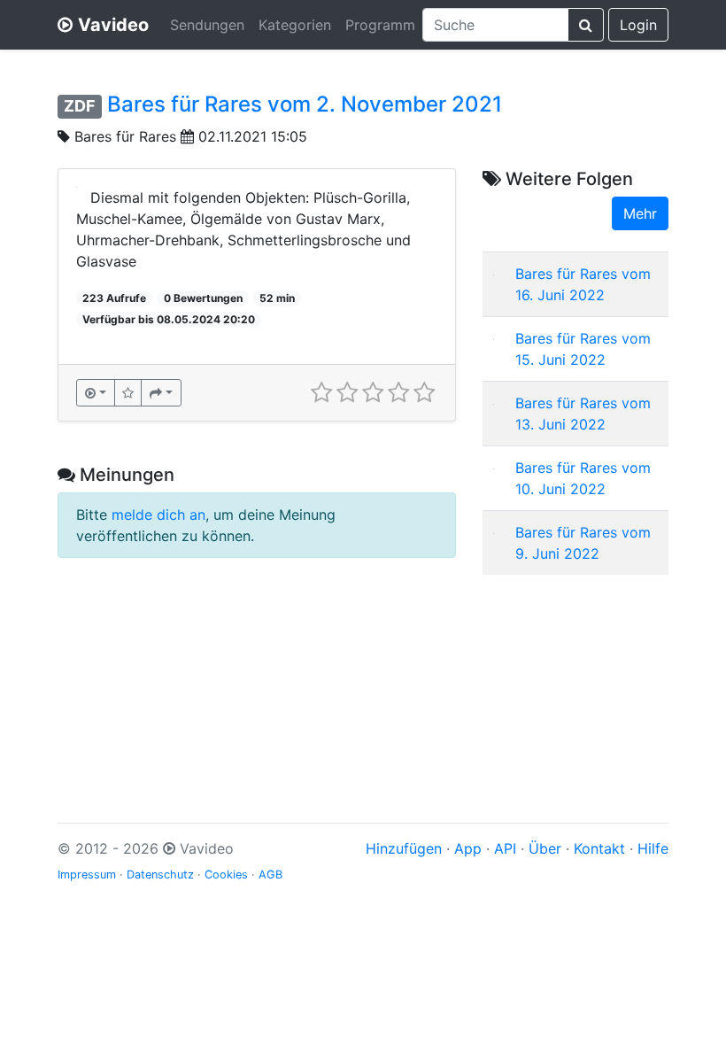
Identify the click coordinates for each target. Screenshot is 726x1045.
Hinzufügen (404, 848)
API (505, 848)
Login (638, 25)
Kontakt (599, 848)
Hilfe (652, 848)
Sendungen (207, 25)
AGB (270, 874)
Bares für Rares (125, 136)
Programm (380, 25)
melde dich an (158, 514)
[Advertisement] (575, 677)
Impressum (87, 874)
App (468, 848)
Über (545, 848)
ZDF (80, 106)
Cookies (226, 874)
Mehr (640, 213)
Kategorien (295, 25)
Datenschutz (160, 874)
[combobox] (495, 25)
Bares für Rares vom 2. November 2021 (304, 104)
